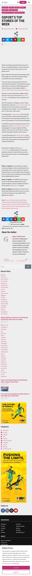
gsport (17, 7)
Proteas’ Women (16, 204)
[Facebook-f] (3, 510)
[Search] (28, 266)
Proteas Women (20, 135)
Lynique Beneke (16, 114)
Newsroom (5, 10)
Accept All (16, 567)
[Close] (29, 547)
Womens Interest (19, 12)
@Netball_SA (14, 185)
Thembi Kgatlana (20, 206)
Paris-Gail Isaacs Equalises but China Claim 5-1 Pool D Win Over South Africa (15, 395)
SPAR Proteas (26, 204)
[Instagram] (11, 510)
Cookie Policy (15, 563)
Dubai (17, 200)
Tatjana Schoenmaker (22, 105)
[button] (17, 2)
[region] (16, 560)
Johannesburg (6, 202)
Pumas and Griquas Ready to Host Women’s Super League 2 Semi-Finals (14, 381)
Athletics (5, 7)
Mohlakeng (23, 202)
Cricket (11, 7)
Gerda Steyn (23, 200)
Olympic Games (13, 10)
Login (22, 2)
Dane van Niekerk (10, 200)
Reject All (16, 572)
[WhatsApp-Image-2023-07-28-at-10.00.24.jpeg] (13, 502)
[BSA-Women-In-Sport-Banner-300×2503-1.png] (13, 423)
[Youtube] (16, 510)
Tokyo (28, 206)
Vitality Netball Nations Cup (20, 126)
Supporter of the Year (8, 12)
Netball (23, 7)
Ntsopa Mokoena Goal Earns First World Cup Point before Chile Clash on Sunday (14, 318)
